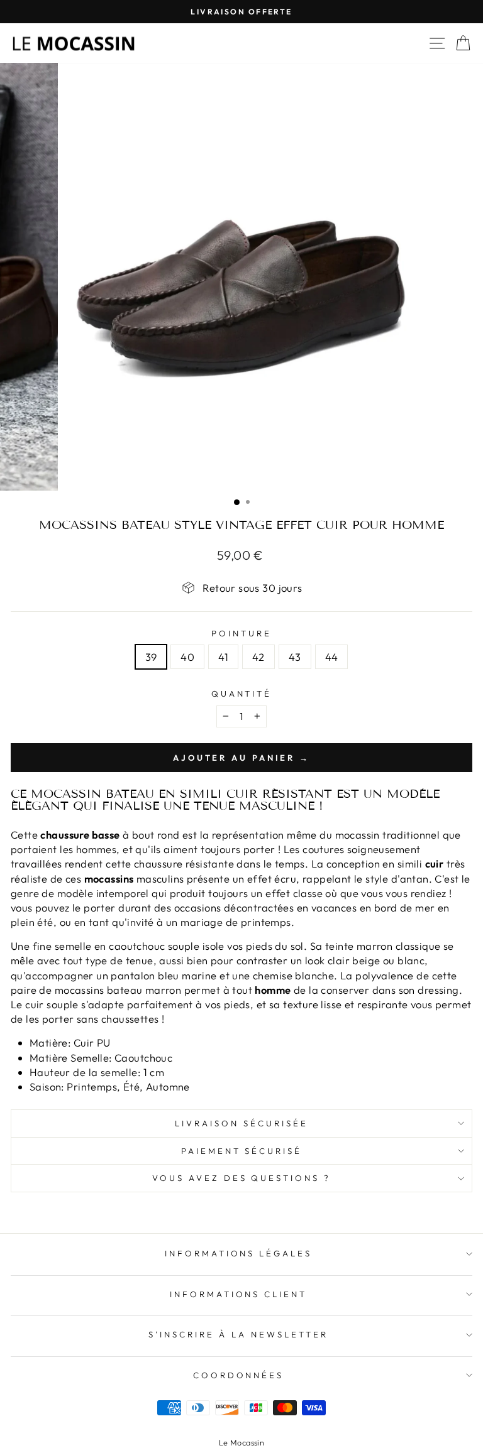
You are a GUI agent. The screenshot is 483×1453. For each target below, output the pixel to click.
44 (331, 656)
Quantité (241, 693)
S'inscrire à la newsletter (238, 1334)
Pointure (241, 633)
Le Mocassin (242, 1442)
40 (187, 656)
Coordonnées (238, 1375)
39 (151, 656)
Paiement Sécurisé (242, 1151)
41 (223, 656)
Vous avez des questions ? (241, 1178)
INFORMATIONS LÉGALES (239, 1253)
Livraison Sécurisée (241, 1123)
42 (258, 656)
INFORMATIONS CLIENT (239, 1294)
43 (295, 656)
